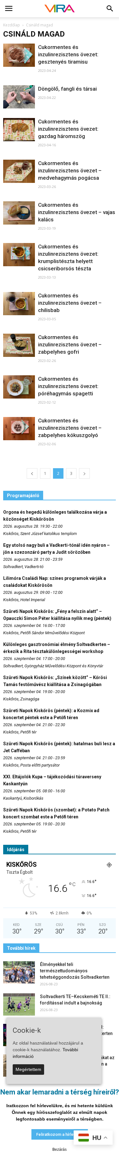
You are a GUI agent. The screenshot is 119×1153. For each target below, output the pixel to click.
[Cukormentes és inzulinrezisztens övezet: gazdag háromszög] (19, 129)
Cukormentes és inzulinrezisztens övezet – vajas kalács (76, 212)
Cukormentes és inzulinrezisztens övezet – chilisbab (70, 302)
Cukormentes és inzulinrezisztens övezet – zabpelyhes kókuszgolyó (70, 427)
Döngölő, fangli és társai (67, 89)
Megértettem (28, 1069)
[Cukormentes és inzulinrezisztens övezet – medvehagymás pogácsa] (19, 171)
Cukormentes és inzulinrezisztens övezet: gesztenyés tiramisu (68, 54)
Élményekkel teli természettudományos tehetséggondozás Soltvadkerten (74, 971)
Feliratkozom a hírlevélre (59, 1134)
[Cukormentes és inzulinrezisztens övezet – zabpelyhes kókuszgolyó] (19, 428)
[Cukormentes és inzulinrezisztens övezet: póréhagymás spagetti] (19, 387)
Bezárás (59, 1149)
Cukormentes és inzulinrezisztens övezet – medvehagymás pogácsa (70, 170)
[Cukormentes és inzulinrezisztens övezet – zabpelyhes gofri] (19, 345)
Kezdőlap (11, 25)
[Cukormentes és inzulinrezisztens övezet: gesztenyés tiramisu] (19, 55)
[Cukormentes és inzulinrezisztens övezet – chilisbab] (19, 303)
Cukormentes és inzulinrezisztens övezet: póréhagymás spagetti (68, 386)
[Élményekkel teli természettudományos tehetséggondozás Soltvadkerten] (19, 972)
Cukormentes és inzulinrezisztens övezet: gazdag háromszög (68, 128)
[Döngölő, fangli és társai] (19, 96)
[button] (110, 8)
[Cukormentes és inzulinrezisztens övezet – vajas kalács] (19, 213)
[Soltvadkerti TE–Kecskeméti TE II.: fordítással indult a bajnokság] (19, 1004)
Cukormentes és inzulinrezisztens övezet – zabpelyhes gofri (70, 344)
